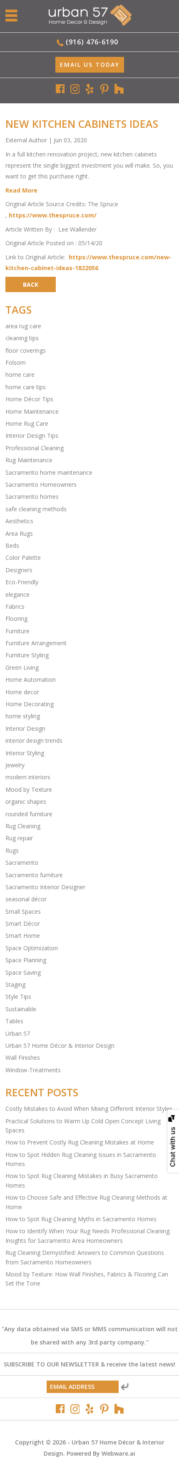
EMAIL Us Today (89, 64)
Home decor (22, 692)
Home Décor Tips (29, 399)
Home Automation (30, 679)
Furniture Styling (27, 655)
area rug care (23, 326)
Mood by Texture (28, 789)
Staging (15, 984)
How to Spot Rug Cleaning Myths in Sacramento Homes (81, 1219)
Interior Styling (24, 753)
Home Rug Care (26, 423)
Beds (12, 545)
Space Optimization (31, 948)
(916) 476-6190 (92, 41)
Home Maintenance (32, 411)
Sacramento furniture (34, 875)
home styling (22, 716)
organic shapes (25, 801)
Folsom (15, 362)
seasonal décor (26, 899)
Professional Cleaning (34, 448)
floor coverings (25, 350)
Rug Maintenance (28, 460)
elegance (17, 594)
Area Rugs (19, 533)
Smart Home (22, 935)
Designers (18, 570)
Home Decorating (29, 704)
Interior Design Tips (31, 435)
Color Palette (23, 557)
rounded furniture (28, 814)
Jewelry (15, 765)
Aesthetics (19, 521)
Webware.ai (118, 1453)
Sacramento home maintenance (48, 472)
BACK (30, 284)
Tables (14, 1021)
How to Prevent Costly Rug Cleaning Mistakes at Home (79, 1142)
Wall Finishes (22, 1057)
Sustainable (20, 1009)
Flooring (16, 618)
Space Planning (25, 960)
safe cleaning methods (36, 509)
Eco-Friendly (21, 582)
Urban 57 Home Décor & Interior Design (59, 1045)
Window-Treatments (33, 1070)
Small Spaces (23, 911)
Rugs (12, 850)
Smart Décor (22, 923)
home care (20, 374)
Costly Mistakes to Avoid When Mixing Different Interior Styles (88, 1108)
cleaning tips (22, 338)
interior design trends (33, 740)
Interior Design (25, 728)
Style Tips (18, 996)
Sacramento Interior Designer (45, 887)
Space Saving (23, 972)
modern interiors (27, 777)
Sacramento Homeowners (41, 484)
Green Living (22, 667)
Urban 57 (17, 1033)
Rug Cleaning (22, 826)
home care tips (25, 387)
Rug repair (19, 838)
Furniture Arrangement (36, 643)
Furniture (17, 631)
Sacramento (21, 862)
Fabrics (15, 606)
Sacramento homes (32, 496)
